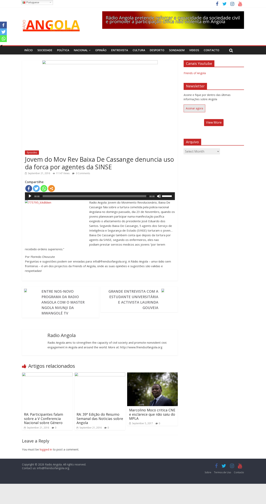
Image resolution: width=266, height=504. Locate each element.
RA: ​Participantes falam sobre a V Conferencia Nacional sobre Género (43, 418)
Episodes (32, 152)
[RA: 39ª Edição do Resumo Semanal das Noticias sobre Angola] (100, 375)
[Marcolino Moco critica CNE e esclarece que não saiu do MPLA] (152, 375)
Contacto (211, 50)
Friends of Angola (195, 73)
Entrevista (119, 50)
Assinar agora (194, 108)
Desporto (157, 50)
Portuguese (32, 2)
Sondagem (177, 50)
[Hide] (1, 45)
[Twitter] (36, 188)
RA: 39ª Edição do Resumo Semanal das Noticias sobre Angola (100, 418)
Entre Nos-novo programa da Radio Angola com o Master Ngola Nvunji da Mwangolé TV (63, 302)
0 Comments (82, 173)
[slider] (167, 195)
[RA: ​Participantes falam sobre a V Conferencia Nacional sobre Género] (47, 375)
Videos (194, 50)
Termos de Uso (222, 472)
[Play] (30, 196)
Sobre (208, 472)
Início (28, 50)
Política (63, 50)
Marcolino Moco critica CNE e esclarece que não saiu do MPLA (152, 414)
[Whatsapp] (44, 188)
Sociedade (44, 50)
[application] (100, 196)
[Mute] (159, 196)
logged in (46, 449)
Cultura (139, 50)
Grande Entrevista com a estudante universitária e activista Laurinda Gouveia (133, 299)
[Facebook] (28, 188)
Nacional (81, 50)
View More (214, 122)
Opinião (101, 50)
